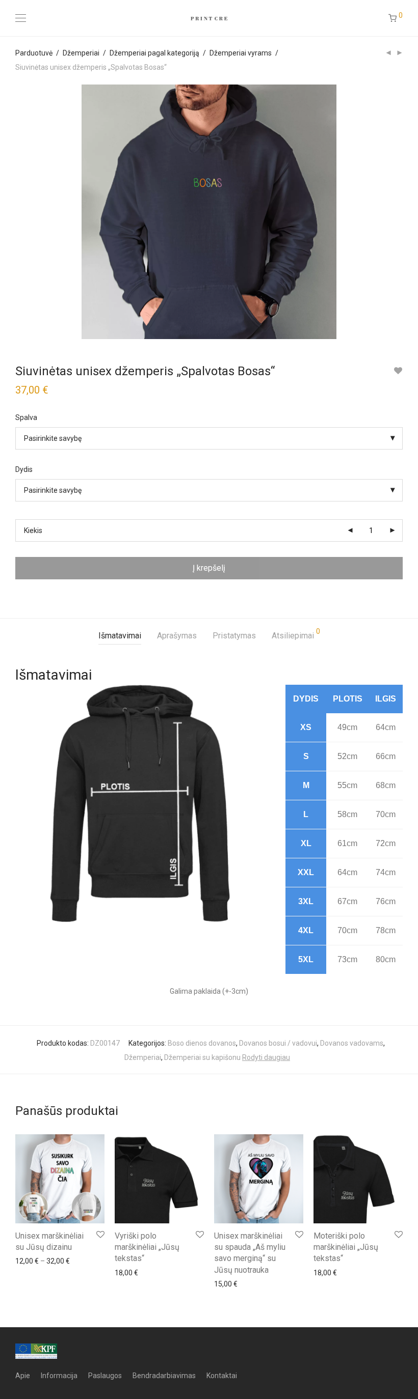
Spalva (26, 417)
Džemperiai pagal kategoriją (154, 53)
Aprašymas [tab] (177, 635)
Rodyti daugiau (266, 1057)
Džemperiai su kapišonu (202, 1057)
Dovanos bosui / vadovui (278, 1043)
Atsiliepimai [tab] (296, 634)
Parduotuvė (34, 53)
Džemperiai (81, 53)
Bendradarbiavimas (164, 1376)
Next (401, 211)
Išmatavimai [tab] (119, 635)
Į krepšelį (209, 568)
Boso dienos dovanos (202, 1043)
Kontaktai (221, 1376)
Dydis (24, 469)
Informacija (59, 1376)
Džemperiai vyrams (241, 53)
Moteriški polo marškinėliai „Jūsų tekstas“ (346, 1247)
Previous (17, 211)
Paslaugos (105, 1376)
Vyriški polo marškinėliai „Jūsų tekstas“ (147, 1247)
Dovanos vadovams (351, 1043)
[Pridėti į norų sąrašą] (398, 371)
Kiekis (33, 530)
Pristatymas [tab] (234, 635)
